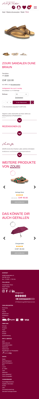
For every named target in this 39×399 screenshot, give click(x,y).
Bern (3, 364)
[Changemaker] (19, 3)
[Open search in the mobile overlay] (13, 7)
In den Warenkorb (21, 102)
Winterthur (5, 372)
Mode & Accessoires (13, 12)
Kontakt (4, 333)
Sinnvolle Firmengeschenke (9, 391)
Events (4, 385)
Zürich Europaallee (7, 376)
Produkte (4, 328)
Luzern (4, 366)
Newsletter (5, 288)
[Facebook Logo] (6, 291)
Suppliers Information (7, 383)
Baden (4, 359)
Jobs (3, 387)
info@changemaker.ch (8, 275)
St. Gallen (4, 368)
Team (3, 329)
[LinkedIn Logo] (13, 291)
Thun (3, 370)
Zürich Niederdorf (6, 374)
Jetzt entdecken (19, 202)
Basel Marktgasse (7, 361)
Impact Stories (6, 286)
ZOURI (7, 75)
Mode (22, 12)
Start (3, 12)
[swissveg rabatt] (6, 353)
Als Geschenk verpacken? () (15, 107)
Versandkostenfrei (15, 84)
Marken (4, 331)
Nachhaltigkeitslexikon (8, 381)
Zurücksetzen (19, 97)
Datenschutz (5, 348)
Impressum (5, 346)
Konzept (4, 326)
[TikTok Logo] (10, 291)
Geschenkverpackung (8, 389)
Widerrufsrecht (6, 343)
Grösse (4, 94)
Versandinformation (7, 345)
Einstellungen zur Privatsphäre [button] (10, 350)
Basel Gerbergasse (7, 363)
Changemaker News (7, 284)
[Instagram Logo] (3, 291)
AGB (3, 341)
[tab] (11, 126)
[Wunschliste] (24, 7)
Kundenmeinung (6, 335)
